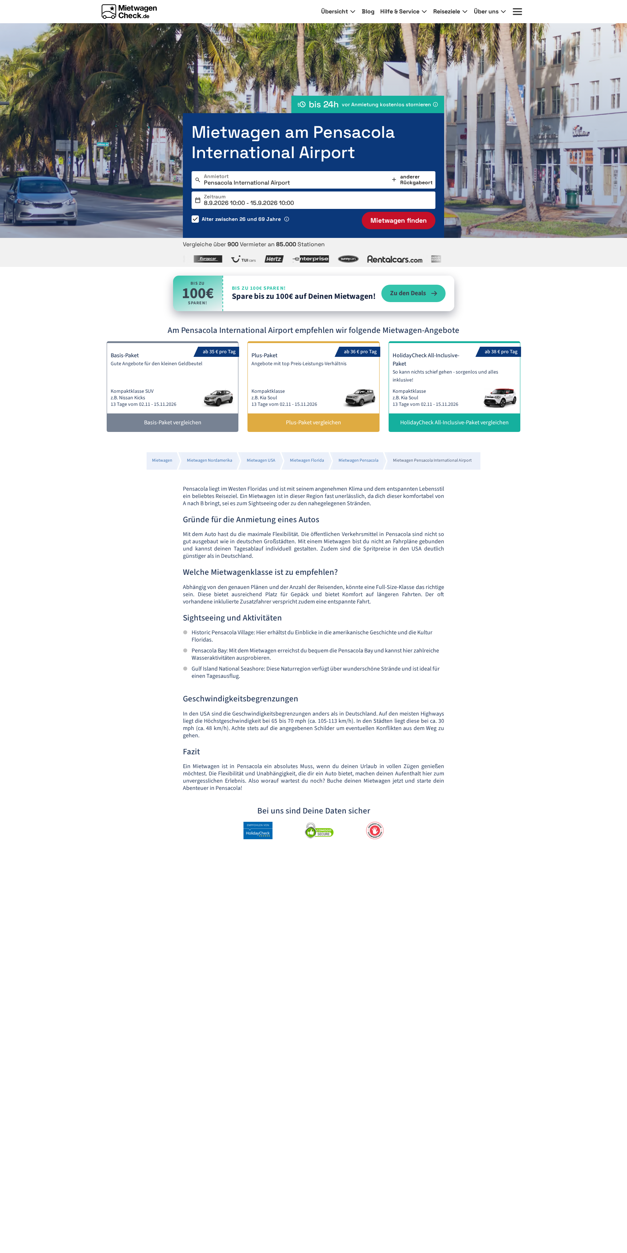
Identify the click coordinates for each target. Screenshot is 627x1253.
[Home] (129, 11)
